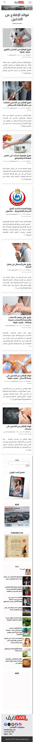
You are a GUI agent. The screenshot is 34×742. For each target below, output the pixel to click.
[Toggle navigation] (30, 2)
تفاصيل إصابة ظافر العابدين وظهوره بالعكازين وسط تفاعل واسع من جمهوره (13, 589)
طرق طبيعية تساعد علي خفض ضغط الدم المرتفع (17, 156)
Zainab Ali (27, 431)
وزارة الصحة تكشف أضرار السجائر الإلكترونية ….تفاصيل (18, 209)
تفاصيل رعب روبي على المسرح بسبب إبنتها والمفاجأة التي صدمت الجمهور (12, 599)
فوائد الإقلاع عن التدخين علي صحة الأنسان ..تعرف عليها (18, 376)
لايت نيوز (6, 431)
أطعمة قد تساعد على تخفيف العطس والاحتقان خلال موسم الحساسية (13, 640)
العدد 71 (22, 569)
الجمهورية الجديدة (13, 214)
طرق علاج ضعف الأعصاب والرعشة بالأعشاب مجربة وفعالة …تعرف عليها (19, 320)
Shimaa (28, 55)
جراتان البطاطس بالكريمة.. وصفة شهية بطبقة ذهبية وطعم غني (13, 661)
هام (8, 214)
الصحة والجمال (12, 55)
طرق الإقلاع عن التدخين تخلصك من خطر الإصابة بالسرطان (17, 103)
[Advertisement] (17, 692)
